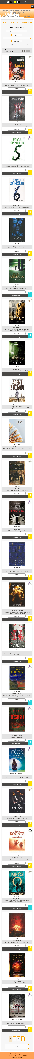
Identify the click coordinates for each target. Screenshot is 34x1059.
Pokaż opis (16, 88)
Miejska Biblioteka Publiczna (17, 11)
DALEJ (16, 1046)
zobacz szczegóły (16, 92)
